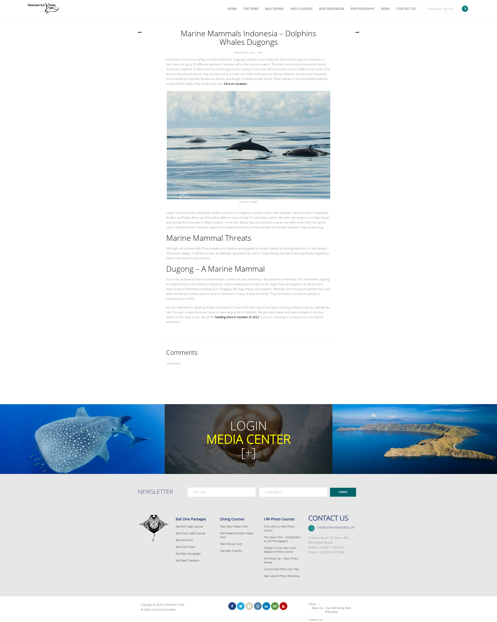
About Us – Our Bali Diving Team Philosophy (331, 610)
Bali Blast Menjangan (188, 553)
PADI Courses (301, 9)
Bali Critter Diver (185, 547)
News (385, 9)
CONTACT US (328, 517)
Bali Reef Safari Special (189, 526)
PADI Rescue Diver (231, 544)
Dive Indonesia (331, 9)
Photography (362, 9)
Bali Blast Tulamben (187, 560)
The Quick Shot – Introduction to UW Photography (282, 539)
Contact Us (406, 9)
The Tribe (251, 9)
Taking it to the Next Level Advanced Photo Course (280, 550)
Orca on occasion (235, 84)
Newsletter (155, 492)
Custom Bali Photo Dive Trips (281, 569)
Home (232, 9)
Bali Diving (274, 9)
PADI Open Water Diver (234, 526)
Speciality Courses (231, 551)
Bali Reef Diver (184, 540)
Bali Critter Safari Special (190, 533)
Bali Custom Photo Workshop (282, 576)
